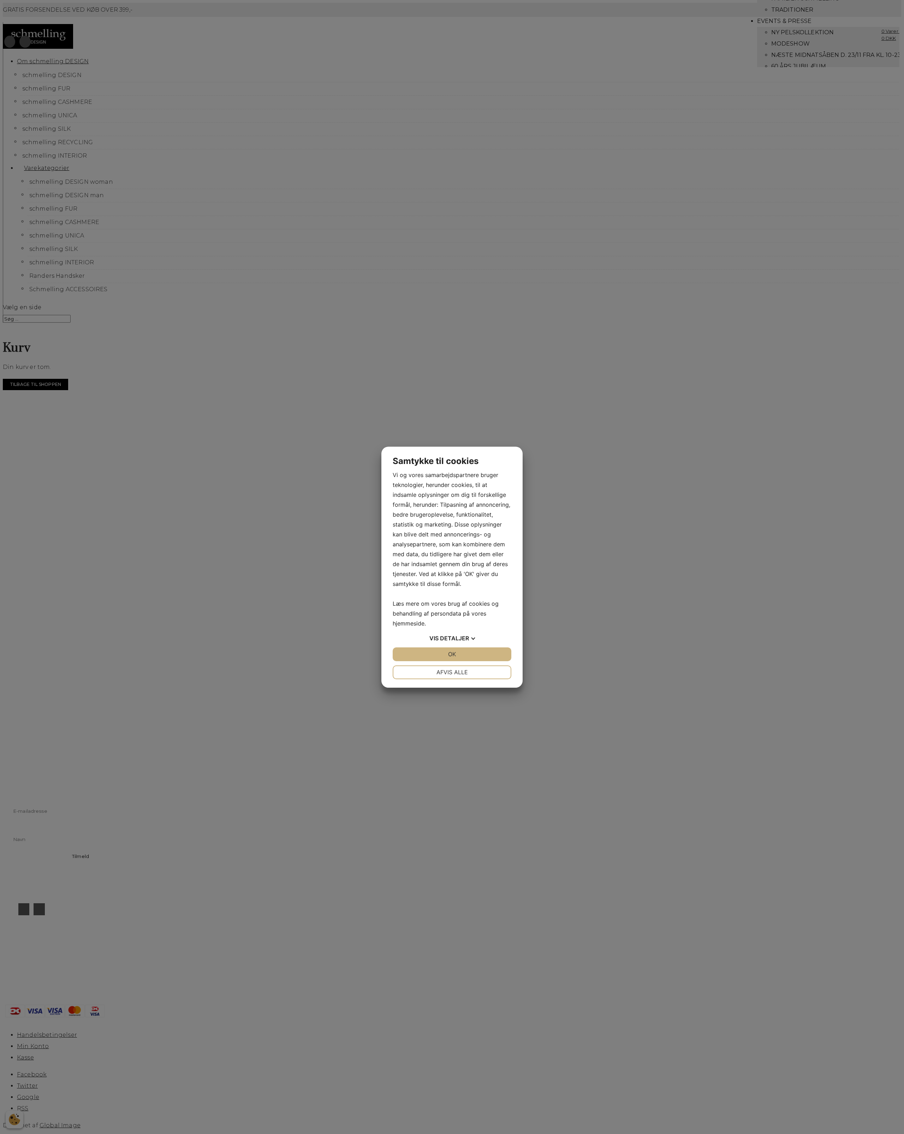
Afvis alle (452, 672)
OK (452, 654)
